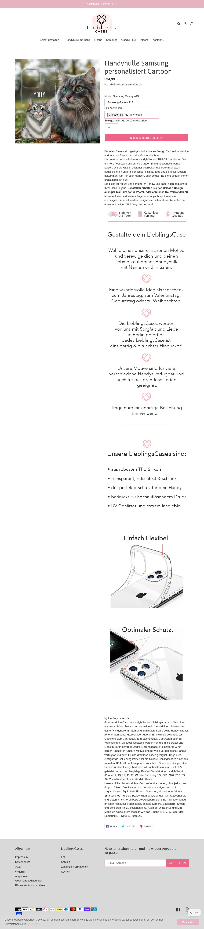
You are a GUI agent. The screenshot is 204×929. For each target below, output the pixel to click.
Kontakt (65, 861)
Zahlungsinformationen (74, 866)
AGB (18, 866)
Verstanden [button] (188, 922)
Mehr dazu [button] (34, 924)
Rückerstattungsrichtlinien (30, 885)
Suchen (65, 871)
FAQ (63, 857)
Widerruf (20, 871)
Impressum (22, 857)
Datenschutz (22, 861)
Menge (109, 120)
